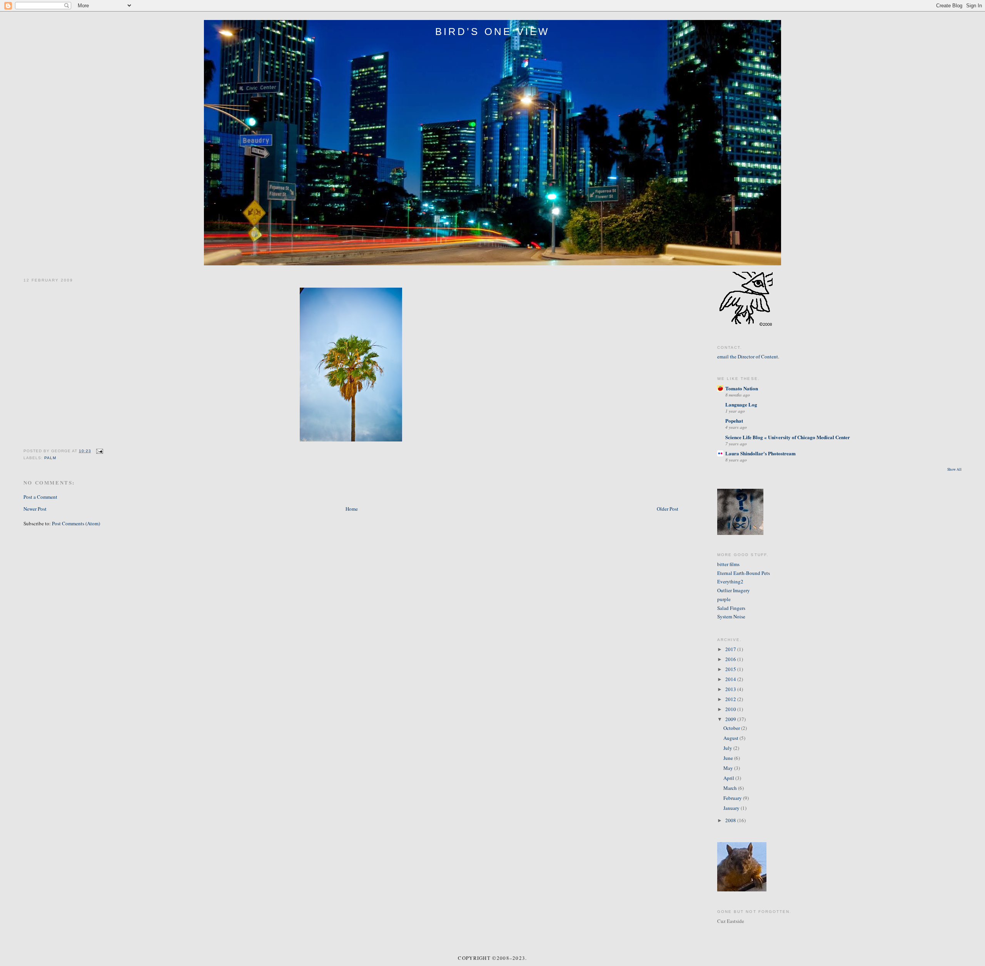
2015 (731, 669)
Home (352, 508)
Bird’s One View (492, 31)
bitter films (728, 564)
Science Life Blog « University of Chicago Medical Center (787, 437)
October (732, 727)
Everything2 (730, 581)
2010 (731, 709)
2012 (731, 699)
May (728, 767)
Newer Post (35, 508)
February (733, 797)
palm (50, 458)
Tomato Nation (741, 388)
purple (724, 599)
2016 (731, 659)
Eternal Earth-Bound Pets (743, 573)
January (732, 807)
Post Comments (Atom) (76, 523)
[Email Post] (99, 451)
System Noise (731, 616)
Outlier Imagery (733, 590)
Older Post (667, 508)
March (730, 787)
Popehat (734, 420)
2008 (731, 820)
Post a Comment (40, 496)
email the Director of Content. (748, 356)
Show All (954, 469)
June (728, 757)
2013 (731, 689)
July (728, 747)
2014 (731, 679)
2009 (731, 719)
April (729, 777)
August (731, 737)
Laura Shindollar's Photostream (760, 453)
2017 (731, 649)
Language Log (741, 404)
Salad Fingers (731, 608)
